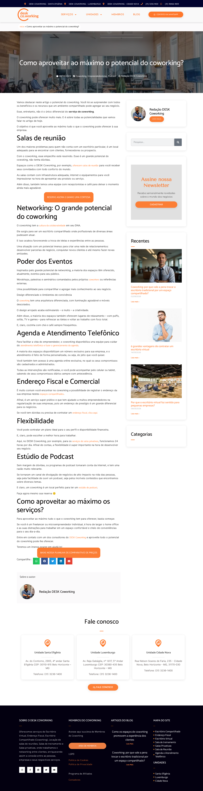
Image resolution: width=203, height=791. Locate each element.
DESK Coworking (77, 538)
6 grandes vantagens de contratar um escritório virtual (152, 348)
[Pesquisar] (178, 142)
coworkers (94, 280)
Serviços (67, 14)
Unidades (92, 14)
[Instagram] (22, 770)
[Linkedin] (38, 770)
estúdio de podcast (88, 488)
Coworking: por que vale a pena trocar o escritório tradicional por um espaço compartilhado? (153, 290)
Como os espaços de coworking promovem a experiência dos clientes (130, 736)
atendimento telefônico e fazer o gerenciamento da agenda (49, 346)
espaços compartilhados (52, 394)
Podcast (112, 76)
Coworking (81, 76)
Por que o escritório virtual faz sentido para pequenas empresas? (155, 404)
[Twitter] (46, 770)
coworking (24, 301)
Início (22, 26)
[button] (36, 561)
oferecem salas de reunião (86, 166)
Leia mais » (135, 301)
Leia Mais (129, 743)
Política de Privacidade (80, 764)
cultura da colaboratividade (52, 226)
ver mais (156, 119)
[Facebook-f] (30, 770)
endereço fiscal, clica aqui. (85, 413)
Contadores (74, 780)
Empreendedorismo (97, 76)
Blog (136, 14)
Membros (117, 14)
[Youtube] (54, 770)
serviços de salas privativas (85, 441)
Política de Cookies (78, 760)
